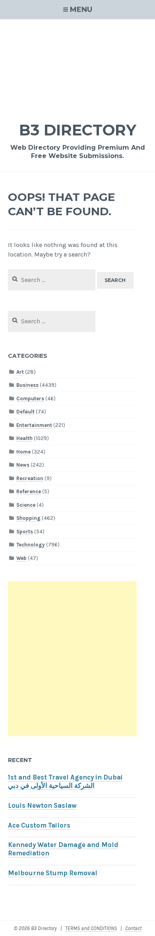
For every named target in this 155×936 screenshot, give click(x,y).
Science (25, 505)
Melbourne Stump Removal (52, 873)
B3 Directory (77, 130)
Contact (133, 928)
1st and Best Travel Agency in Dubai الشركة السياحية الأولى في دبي (65, 781)
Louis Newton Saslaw (42, 805)
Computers (30, 398)
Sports (24, 532)
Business (27, 385)
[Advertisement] (77, 65)
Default (25, 412)
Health (24, 438)
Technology (30, 545)
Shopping (28, 518)
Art (20, 372)
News (22, 465)
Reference (28, 491)
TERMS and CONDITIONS (91, 928)
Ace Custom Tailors (39, 825)
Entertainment (34, 425)
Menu (81, 9)
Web (21, 558)
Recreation (29, 478)
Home (23, 452)
